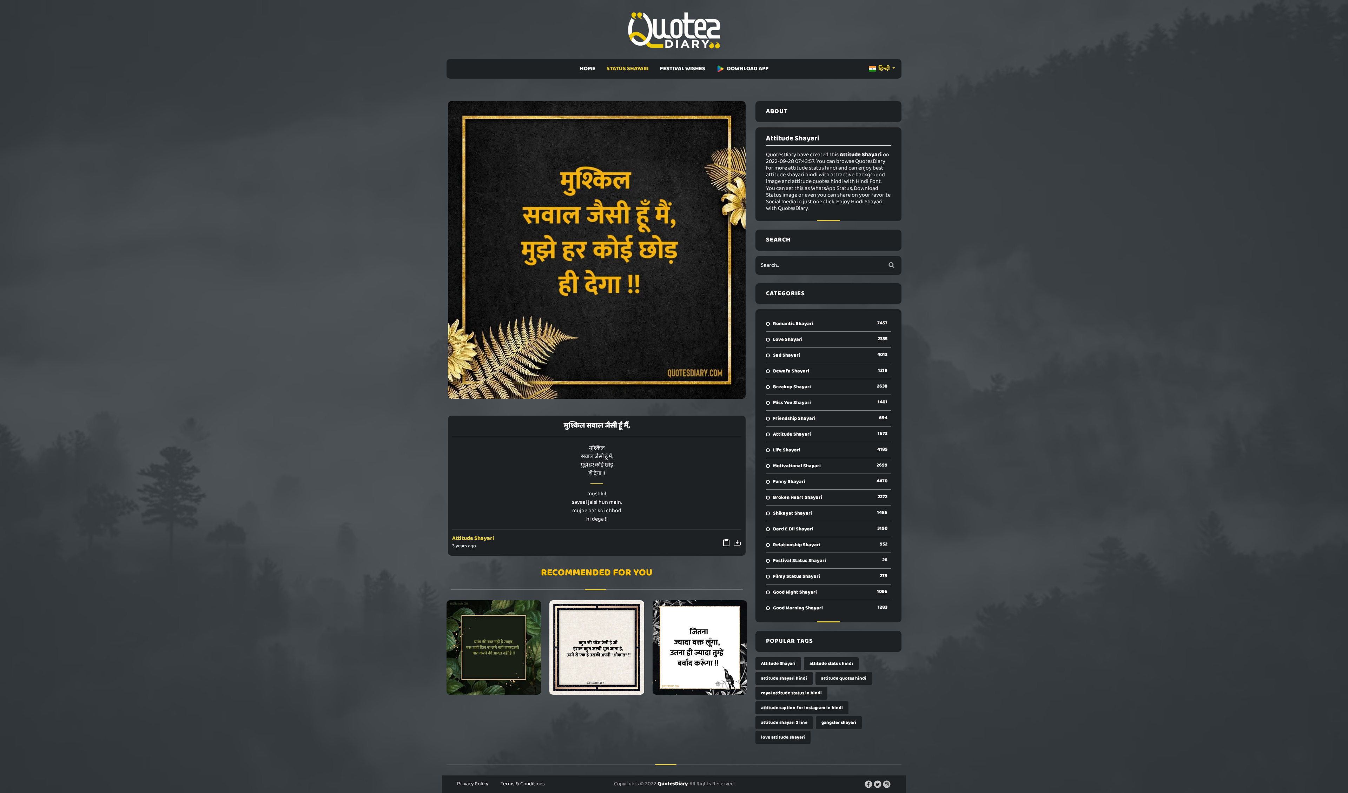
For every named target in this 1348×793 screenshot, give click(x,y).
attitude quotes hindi (843, 678)
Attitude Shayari (473, 538)
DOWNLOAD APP (747, 68)
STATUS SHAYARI (628, 68)
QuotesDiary (673, 784)
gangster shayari (838, 722)
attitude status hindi (831, 663)
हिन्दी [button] (884, 68)
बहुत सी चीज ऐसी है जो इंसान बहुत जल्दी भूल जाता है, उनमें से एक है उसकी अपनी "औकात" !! (597, 647)
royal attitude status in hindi (791, 693)
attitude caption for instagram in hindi (802, 708)
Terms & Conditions (523, 784)
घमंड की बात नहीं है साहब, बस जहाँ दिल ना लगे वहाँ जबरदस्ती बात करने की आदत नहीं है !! (494, 647)
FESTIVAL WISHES (682, 68)
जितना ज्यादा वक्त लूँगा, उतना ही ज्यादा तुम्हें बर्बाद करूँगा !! (699, 647)
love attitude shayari (783, 737)
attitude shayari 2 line (784, 722)
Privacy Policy (472, 784)
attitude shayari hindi (784, 678)
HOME (587, 68)
